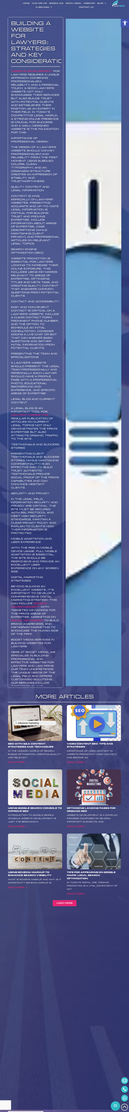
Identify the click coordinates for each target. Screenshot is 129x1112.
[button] (125, 23)
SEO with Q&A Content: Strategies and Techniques (30, 745)
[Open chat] (115, 1106)
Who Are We (39, 3)
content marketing (29, 415)
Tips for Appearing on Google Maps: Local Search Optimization (91, 875)
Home (26, 3)
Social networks (27, 620)
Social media (73, 3)
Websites (89, 3)
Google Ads (56, 3)
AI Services (42, 7)
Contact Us (86, 7)
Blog (100, 3)
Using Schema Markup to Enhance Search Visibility (29, 874)
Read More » (17, 762)
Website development (31, 71)
